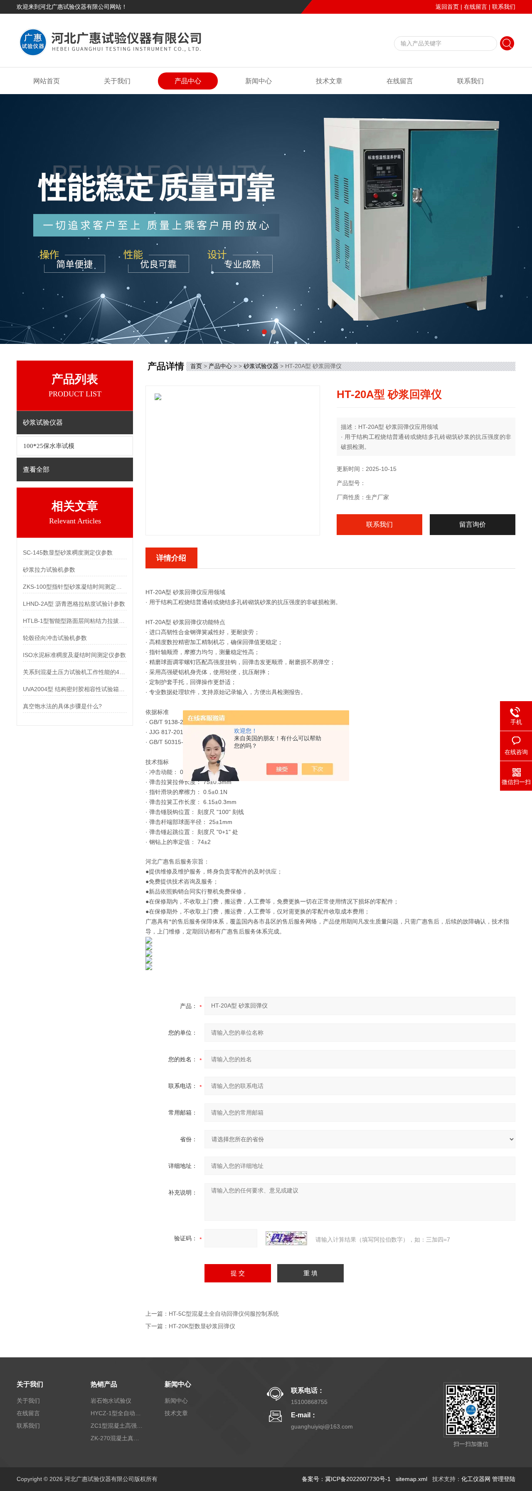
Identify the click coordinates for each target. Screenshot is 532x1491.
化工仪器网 (475, 1479)
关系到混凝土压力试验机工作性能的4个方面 (75, 672)
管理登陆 (503, 1479)
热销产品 (104, 1384)
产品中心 (188, 81)
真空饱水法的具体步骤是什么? (62, 706)
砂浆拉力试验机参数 (49, 569)
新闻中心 (258, 81)
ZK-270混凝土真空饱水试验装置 (118, 1438)
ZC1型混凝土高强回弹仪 (118, 1425)
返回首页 (447, 6)
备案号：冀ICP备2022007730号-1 (346, 1479)
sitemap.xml (411, 1479)
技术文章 (329, 81)
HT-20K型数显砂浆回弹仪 (202, 1326)
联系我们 (503, 6)
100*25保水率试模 (48, 446)
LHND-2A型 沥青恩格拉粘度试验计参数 (74, 603)
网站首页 (46, 81)
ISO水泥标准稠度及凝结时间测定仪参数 (74, 655)
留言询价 (472, 524)
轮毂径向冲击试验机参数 (55, 638)
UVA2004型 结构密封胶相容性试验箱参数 (75, 689)
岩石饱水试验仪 (111, 1400)
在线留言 (475, 6)
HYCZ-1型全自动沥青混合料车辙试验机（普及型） (118, 1413)
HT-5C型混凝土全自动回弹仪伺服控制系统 (224, 1313)
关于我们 (117, 81)
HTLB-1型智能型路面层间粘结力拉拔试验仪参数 (75, 620)
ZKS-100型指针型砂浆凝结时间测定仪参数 (75, 586)
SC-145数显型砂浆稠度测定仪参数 (68, 552)
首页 (196, 366)
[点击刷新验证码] (286, 1238)
